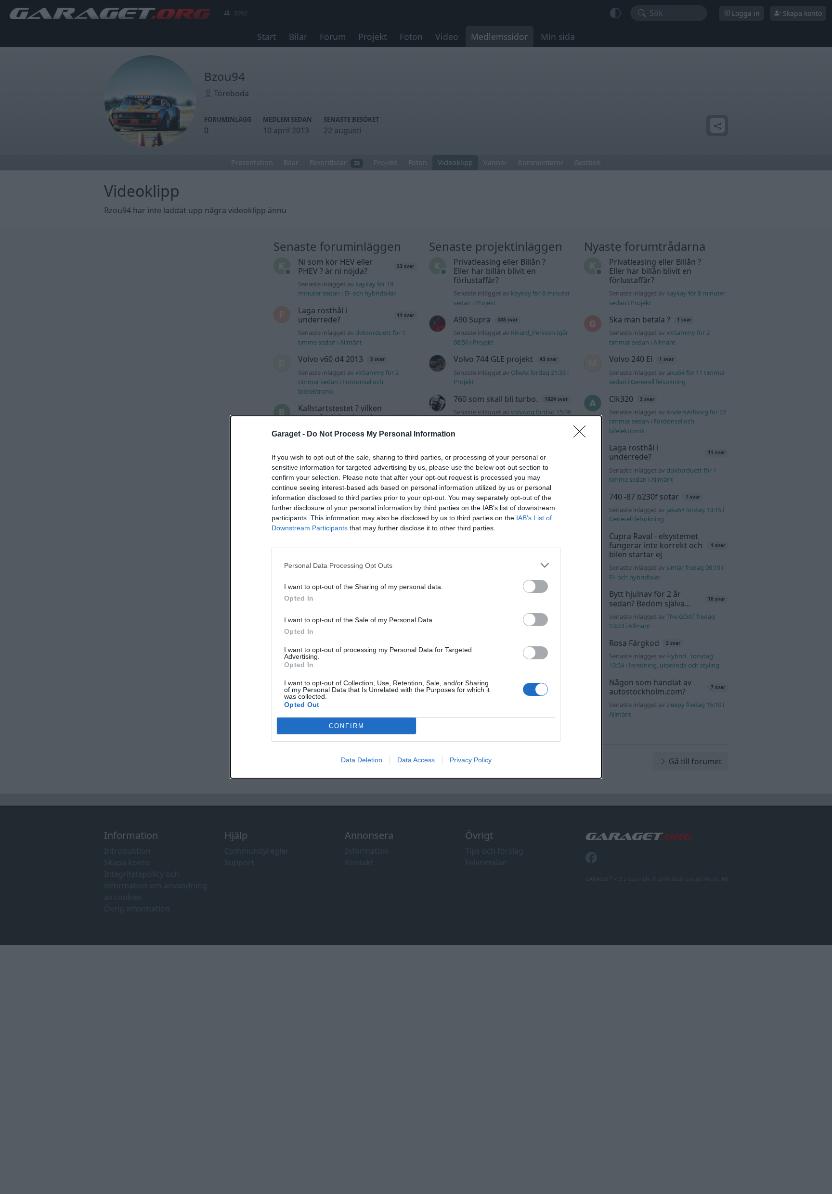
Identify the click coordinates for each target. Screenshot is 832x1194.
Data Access (416, 760)
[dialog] (416, 597)
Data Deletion (361, 760)
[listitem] (416, 565)
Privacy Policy (471, 760)
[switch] (535, 586)
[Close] (582, 434)
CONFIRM (346, 726)
